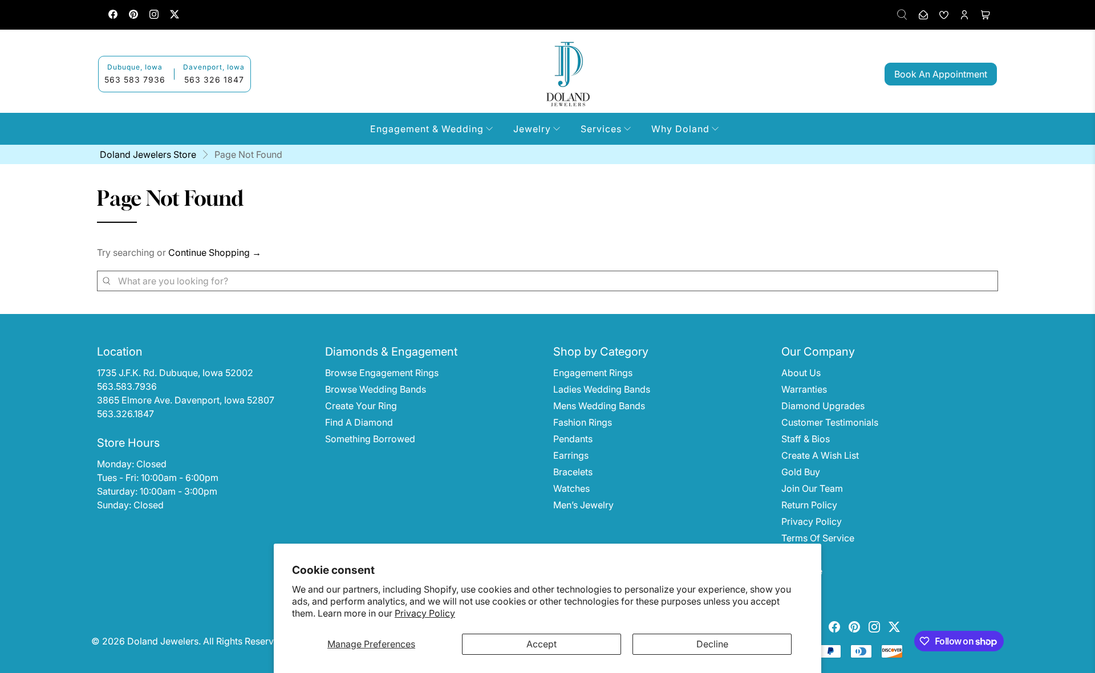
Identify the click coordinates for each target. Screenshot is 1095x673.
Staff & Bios (805, 438)
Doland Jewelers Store (148, 154)
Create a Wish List (820, 455)
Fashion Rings (582, 422)
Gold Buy (800, 472)
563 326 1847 (214, 79)
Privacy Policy (425, 613)
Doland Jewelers (162, 641)
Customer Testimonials (829, 422)
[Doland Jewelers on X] (174, 15)
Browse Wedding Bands (375, 389)
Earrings (571, 455)
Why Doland (680, 128)
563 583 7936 (134, 79)
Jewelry (532, 128)
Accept (541, 644)
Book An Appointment (940, 74)
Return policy (809, 505)
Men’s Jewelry (583, 505)
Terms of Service (817, 538)
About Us (801, 372)
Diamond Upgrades (823, 405)
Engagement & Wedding (427, 128)
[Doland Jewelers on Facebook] (112, 15)
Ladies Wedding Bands (601, 389)
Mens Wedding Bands (599, 405)
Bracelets (573, 472)
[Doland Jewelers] (568, 74)
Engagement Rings (592, 372)
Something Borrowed (370, 438)
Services (601, 128)
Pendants (573, 438)
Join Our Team (812, 488)
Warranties (804, 389)
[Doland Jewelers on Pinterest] (133, 15)
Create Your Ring (361, 405)
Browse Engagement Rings (382, 372)
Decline (712, 644)
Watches (571, 488)
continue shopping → (214, 252)
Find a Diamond (359, 422)
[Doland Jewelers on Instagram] (154, 15)
